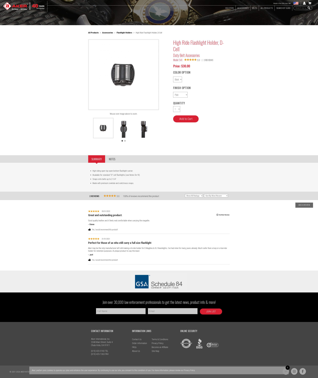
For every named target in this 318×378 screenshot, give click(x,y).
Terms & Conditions (160, 339)
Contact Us (136, 339)
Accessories (107, 33)
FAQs (134, 347)
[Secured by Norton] (213, 348)
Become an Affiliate (160, 347)
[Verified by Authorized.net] (186, 348)
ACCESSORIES (243, 8)
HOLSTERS (229, 8)
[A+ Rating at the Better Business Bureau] (199, 348)
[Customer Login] (304, 4)
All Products (93, 33)
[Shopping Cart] (309, 4)
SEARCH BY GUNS (283, 8)
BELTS (254, 8)
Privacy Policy (157, 343)
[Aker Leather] (23, 6)
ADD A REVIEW (304, 205)
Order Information (139, 343)
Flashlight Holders (124, 33)
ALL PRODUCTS (267, 8)
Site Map (155, 351)
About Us (136, 351)
